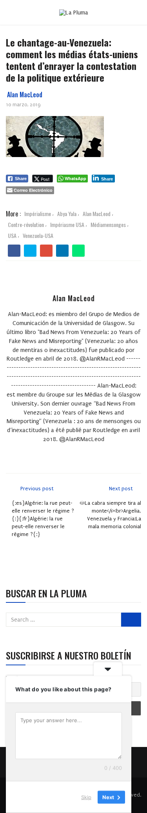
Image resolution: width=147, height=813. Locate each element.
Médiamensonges (108, 224)
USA (12, 235)
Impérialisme (37, 213)
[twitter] (30, 251)
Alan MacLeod (24, 94)
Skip (86, 797)
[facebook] (14, 251)
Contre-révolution (26, 224)
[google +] (46, 251)
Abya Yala (66, 213)
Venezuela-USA (38, 235)
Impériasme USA (67, 224)
